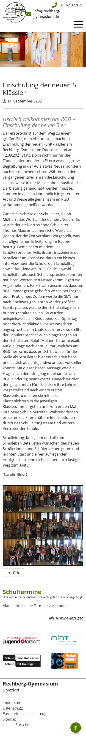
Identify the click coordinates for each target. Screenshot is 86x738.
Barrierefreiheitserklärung (24, 713)
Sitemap (9, 719)
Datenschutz (13, 708)
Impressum (12, 702)
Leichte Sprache (16, 724)
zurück (13, 572)
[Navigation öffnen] (78, 24)
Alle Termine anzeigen (66, 618)
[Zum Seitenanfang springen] (75, 727)
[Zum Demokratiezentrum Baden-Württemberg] (64, 661)
